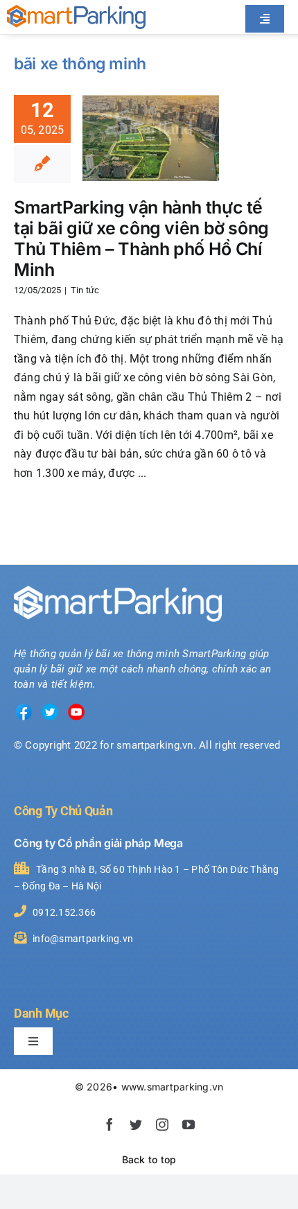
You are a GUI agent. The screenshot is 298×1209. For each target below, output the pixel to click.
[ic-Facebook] (23, 707)
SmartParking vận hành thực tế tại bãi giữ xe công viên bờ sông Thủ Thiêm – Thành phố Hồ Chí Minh (141, 238)
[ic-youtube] (76, 707)
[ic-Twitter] (50, 707)
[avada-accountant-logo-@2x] (76, 10)
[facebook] (109, 1124)
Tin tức (85, 290)
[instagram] (162, 1124)
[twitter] (136, 1124)
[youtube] (188, 1124)
